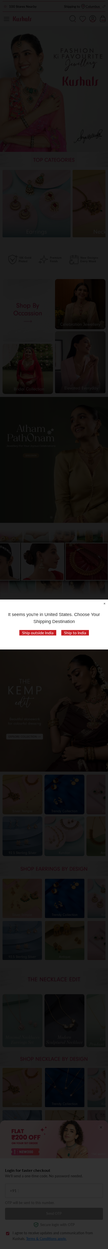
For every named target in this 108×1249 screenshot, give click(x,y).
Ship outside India (37, 632)
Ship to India (75, 632)
